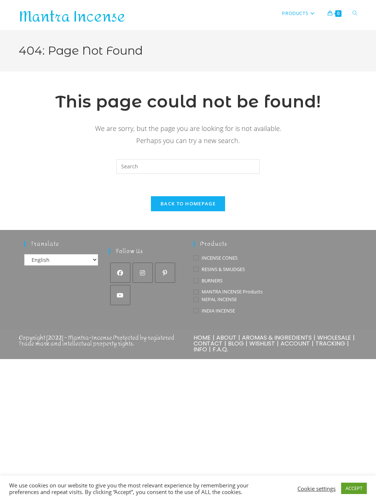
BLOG (236, 343)
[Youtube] (120, 295)
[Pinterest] (165, 273)
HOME (202, 337)
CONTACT (208, 343)
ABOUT (226, 337)
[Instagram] (143, 273)
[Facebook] (120, 273)
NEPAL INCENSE (219, 299)
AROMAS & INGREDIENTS (277, 337)
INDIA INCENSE (218, 310)
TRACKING (330, 343)
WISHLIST (262, 343)
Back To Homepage (188, 203)
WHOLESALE (334, 337)
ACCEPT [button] (354, 488)
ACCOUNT (295, 343)
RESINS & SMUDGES (223, 269)
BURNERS (212, 280)
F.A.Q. (220, 349)
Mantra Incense (72, 17)
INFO (200, 349)
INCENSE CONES (220, 258)
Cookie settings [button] (316, 488)
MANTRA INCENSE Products (232, 291)
